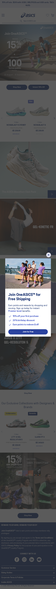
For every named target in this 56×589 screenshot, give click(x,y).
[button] (48, 255)
